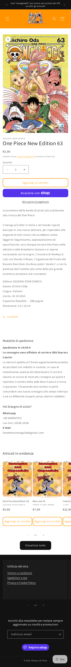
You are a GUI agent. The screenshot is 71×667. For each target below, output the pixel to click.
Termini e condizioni (19, 573)
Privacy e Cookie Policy (21, 582)
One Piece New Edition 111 (16, 501)
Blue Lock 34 (39, 501)
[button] (7, 19)
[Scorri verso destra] (44, 535)
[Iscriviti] (60, 634)
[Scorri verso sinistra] (27, 535)
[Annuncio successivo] (64, 5)
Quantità (7, 162)
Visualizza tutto (35, 545)
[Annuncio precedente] (7, 5)
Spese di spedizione (26, 156)
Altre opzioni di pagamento (35, 201)
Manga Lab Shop (39, 660)
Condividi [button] (12, 316)
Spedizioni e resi (17, 578)
